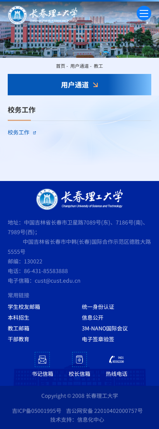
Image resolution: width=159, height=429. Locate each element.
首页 (60, 65)
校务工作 (18, 132)
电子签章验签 (98, 339)
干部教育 (18, 339)
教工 (98, 65)
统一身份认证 (98, 306)
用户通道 (79, 65)
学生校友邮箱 (24, 306)
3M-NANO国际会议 (105, 328)
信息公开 (92, 317)
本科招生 (18, 317)
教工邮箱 (18, 328)
